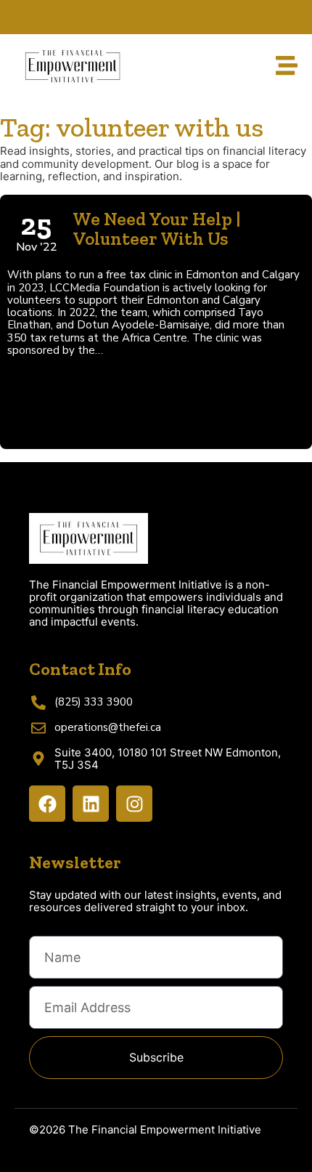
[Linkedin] (91, 803)
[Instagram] (134, 803)
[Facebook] (47, 803)
